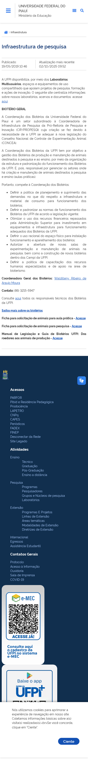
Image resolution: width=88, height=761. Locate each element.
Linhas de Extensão (35, 516)
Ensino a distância (34, 475)
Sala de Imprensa (22, 575)
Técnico (27, 461)
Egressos (16, 541)
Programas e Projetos (37, 512)
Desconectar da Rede (25, 436)
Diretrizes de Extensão (37, 529)
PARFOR (16, 397)
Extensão (16, 507)
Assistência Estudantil (25, 546)
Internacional (19, 537)
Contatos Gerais (24, 553)
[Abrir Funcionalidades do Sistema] (74, 10)
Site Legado (18, 441)
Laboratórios (31, 500)
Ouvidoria (16, 571)
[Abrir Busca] (82, 10)
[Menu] (8, 10)
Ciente (68, 741)
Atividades (19, 449)
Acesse (58, 338)
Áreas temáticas (33, 520)
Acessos (17, 389)
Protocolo (17, 562)
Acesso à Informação (25, 566)
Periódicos (17, 424)
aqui (5, 101)
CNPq (14, 415)
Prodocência (19, 406)
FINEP (14, 432)
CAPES (15, 419)
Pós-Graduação (33, 470)
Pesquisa (16, 482)
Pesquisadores (32, 491)
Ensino (14, 457)
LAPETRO (17, 410)
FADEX (15, 428)
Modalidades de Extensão (40, 525)
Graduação (29, 466)
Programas (29, 487)
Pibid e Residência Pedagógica (32, 402)
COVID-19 (17, 579)
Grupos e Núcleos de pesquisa (43, 495)
